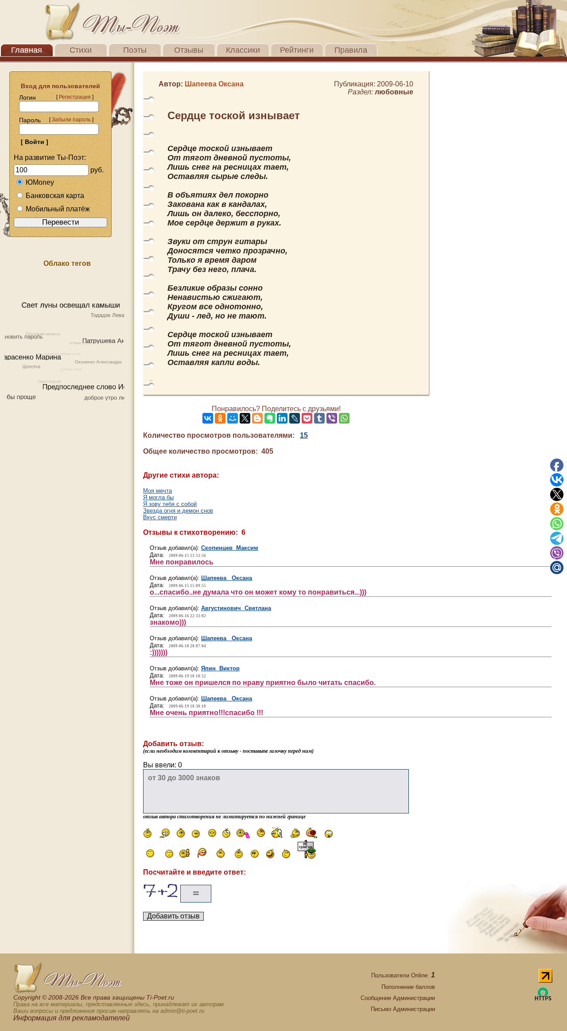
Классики (243, 50)
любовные (394, 92)
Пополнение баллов (408, 987)
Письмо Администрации (403, 1009)
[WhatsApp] (344, 418)
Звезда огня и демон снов (178, 510)
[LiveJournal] (294, 418)
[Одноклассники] (220, 418)
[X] (245, 418)
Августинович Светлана (236, 608)
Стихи (81, 50)
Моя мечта (157, 490)
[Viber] (331, 418)
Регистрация (75, 97)
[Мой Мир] (232, 418)
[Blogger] (257, 418)
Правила (350, 50)
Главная (26, 50)
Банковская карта (55, 195)
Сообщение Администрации (398, 998)
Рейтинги (297, 50)
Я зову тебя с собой (170, 504)
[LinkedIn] (282, 418)
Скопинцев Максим (229, 548)
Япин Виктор (220, 668)
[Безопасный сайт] (543, 999)
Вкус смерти (160, 517)
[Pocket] (307, 418)
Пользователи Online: (403, 975)
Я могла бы (158, 497)
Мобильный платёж (58, 209)
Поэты (135, 50)
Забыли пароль (71, 120)
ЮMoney (40, 182)
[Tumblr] (319, 418)
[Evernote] (269, 418)
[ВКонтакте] (207, 418)
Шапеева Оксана (226, 578)
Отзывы (188, 50)
